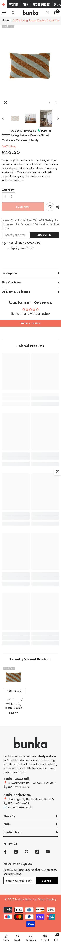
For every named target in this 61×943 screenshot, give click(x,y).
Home (5, 20)
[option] (30, 65)
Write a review (30, 323)
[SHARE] (56, 207)
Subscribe (44, 235)
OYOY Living (9, 147)
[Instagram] (16, 852)
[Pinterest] (27, 852)
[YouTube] (48, 852)
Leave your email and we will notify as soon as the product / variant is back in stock (30, 224)
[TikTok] (37, 852)
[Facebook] (5, 852)
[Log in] (47, 12)
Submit (47, 880)
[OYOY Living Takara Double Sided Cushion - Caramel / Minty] (13, 677)
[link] (16, 398)
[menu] (4, 13)
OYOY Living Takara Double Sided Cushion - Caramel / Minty (13, 706)
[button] (50, 103)
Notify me (14, 691)
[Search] (13, 13)
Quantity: (8, 190)
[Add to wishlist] (50, 206)
